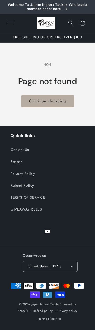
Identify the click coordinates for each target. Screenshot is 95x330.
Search (16, 161)
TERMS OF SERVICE (28, 197)
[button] (10, 23)
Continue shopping (47, 101)
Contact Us (20, 149)
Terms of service (50, 319)
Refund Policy (22, 185)
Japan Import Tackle (45, 304)
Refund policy (43, 311)
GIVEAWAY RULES (26, 209)
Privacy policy (67, 311)
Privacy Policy (23, 173)
